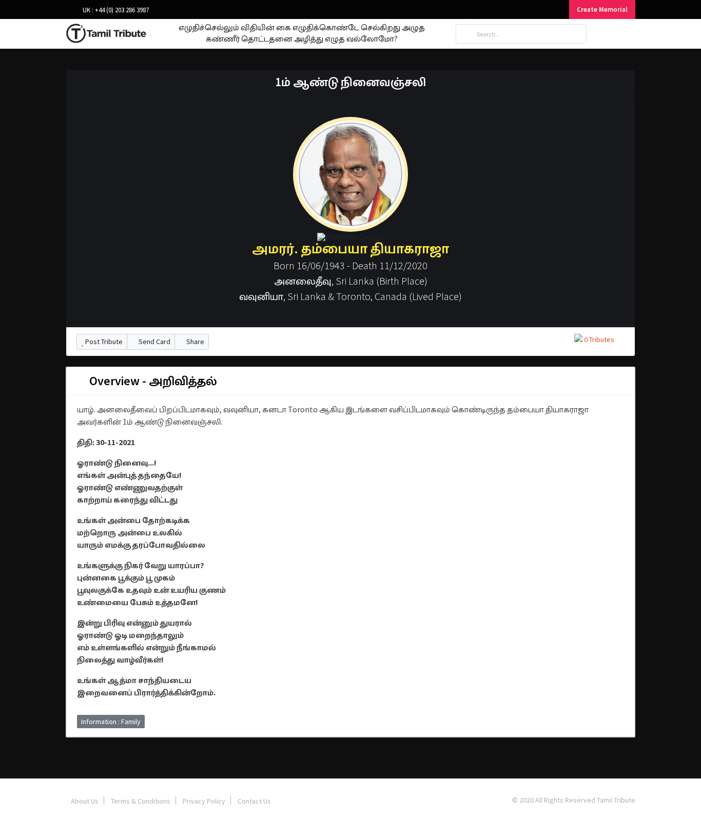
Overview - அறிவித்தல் (152, 381)
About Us (85, 801)
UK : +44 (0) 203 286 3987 (115, 10)
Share (194, 341)
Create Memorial (602, 9)
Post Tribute (103, 341)
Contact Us (254, 801)
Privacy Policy (204, 801)
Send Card (153, 341)
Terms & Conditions (140, 801)
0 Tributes (598, 339)
